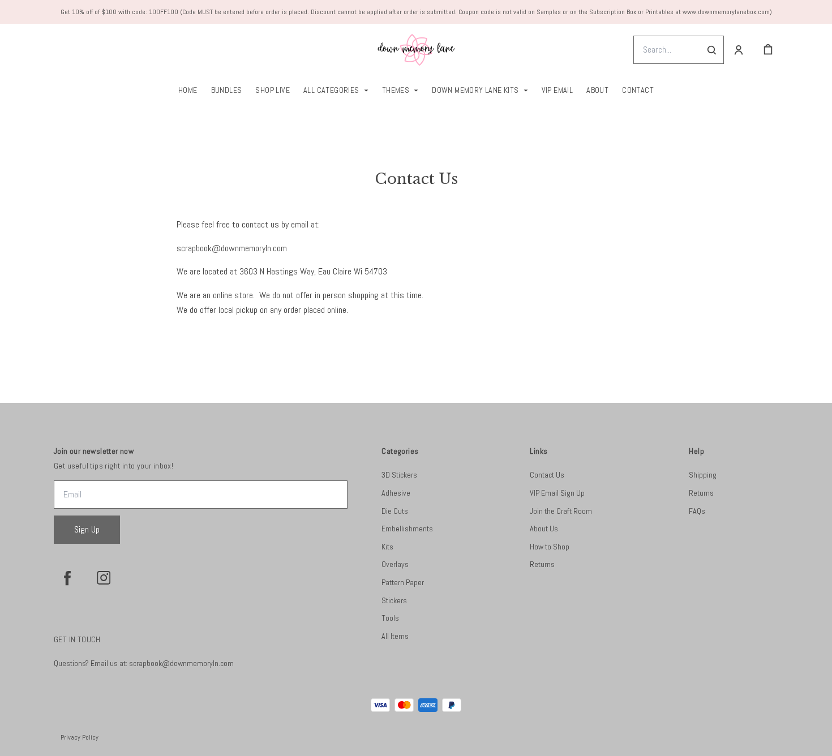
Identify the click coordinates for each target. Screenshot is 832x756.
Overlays (395, 564)
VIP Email (557, 90)
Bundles (226, 90)
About (597, 90)
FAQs (697, 511)
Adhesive (395, 493)
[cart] (768, 50)
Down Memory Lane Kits (475, 90)
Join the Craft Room (561, 511)
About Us (544, 528)
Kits (387, 547)
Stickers (394, 600)
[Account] (738, 50)
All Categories (331, 90)
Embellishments (407, 528)
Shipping (703, 475)
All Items (395, 636)
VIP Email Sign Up (557, 493)
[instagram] (103, 577)
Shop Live (272, 90)
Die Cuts (394, 511)
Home (188, 90)
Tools (390, 618)
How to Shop (549, 547)
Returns (542, 564)
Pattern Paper (402, 582)
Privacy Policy (79, 737)
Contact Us (547, 475)
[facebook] (67, 577)
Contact (638, 90)
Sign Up (87, 529)
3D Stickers (399, 475)
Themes (395, 90)
